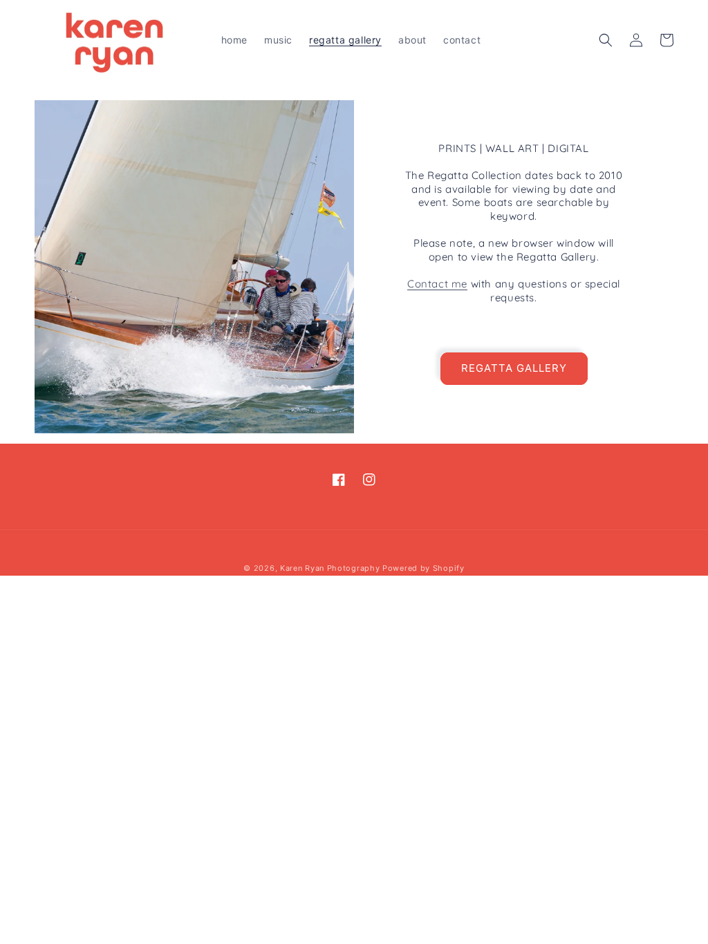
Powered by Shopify (423, 568)
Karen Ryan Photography (330, 568)
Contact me (437, 283)
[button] (605, 40)
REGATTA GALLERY (514, 368)
